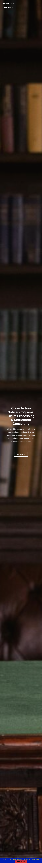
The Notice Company (9, 5)
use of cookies (35, 859)
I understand (21, 861)
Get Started (21, 454)
